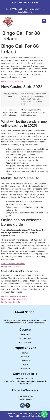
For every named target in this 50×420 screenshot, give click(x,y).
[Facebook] (22, 405)
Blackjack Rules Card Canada (14, 296)
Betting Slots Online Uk (11, 266)
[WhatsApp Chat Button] (44, 414)
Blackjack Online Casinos (12, 81)
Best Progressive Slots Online (14, 299)
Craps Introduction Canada (13, 263)
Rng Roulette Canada (10, 302)
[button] (44, 21)
